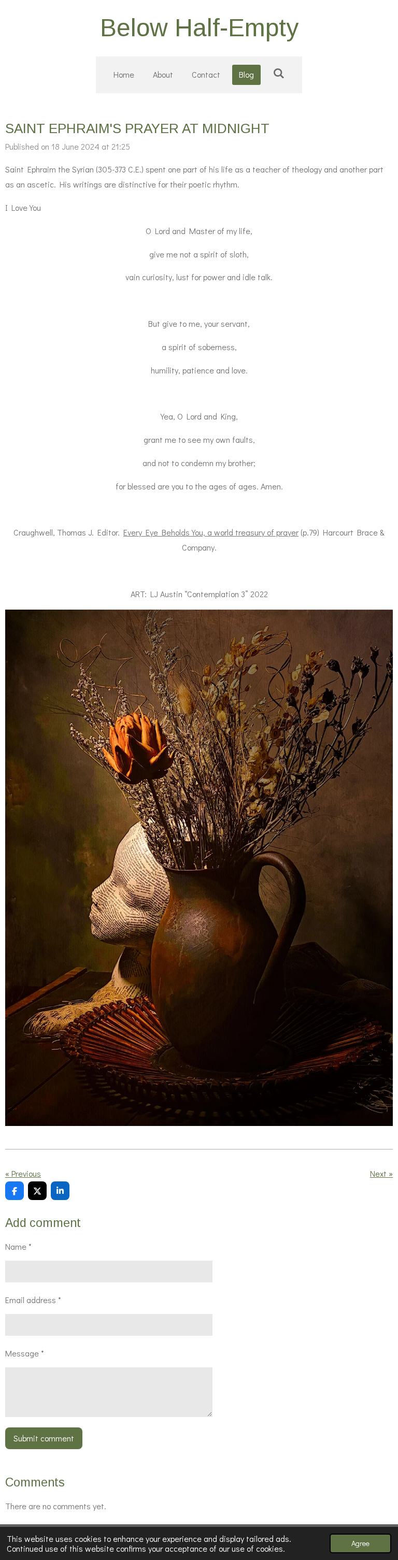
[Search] (278, 73)
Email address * (33, 1299)
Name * (18, 1246)
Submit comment (43, 1438)
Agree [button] (360, 1543)
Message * (24, 1353)
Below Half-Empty (199, 27)
